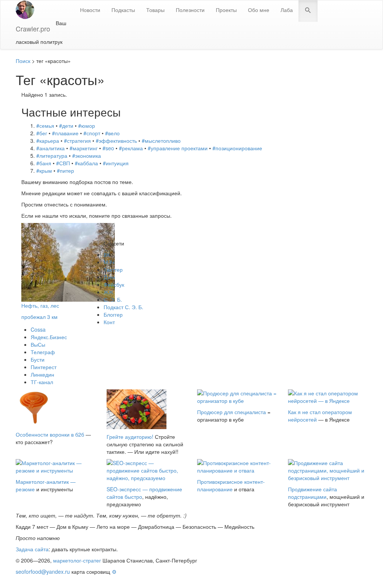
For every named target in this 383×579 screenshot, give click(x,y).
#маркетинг (84, 148)
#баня (43, 163)
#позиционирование (237, 148)
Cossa (38, 329)
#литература (51, 155)
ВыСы (38, 344)
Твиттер (113, 269)
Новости (90, 9)
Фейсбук (114, 284)
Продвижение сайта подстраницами (312, 492)
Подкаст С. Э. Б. (123, 307)
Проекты (226, 9)
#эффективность (116, 140)
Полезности (190, 9)
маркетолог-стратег (77, 560)
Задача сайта (32, 549)
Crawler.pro (33, 28)
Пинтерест (43, 367)
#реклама (131, 148)
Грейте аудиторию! (130, 436)
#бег (41, 133)
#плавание (65, 133)
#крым (44, 170)
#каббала (86, 163)
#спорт (91, 133)
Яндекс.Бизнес (49, 337)
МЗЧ (109, 262)
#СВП (63, 163)
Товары (155, 9)
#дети (66, 125)
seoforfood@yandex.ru (43, 571)
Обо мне (258, 9)
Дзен (109, 277)
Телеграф (43, 352)
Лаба (287, 9)
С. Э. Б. (113, 299)
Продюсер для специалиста (231, 412)
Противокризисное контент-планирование (231, 485)
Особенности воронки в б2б (50, 434)
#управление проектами (178, 148)
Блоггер (113, 314)
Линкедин (42, 374)
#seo (108, 148)
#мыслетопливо (161, 140)
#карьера (47, 140)
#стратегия (77, 140)
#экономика (86, 155)
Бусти (38, 359)
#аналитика (50, 148)
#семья (45, 125)
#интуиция (116, 163)
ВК (107, 254)
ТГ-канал (42, 382)
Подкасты (123, 9)
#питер (65, 170)
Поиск (23, 60)
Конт (109, 322)
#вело (112, 133)
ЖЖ (108, 292)
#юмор (86, 125)
